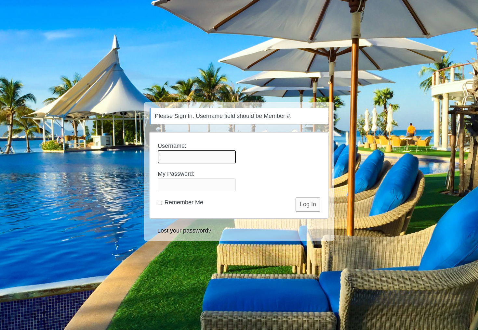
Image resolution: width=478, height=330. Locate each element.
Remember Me (183, 202)
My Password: (176, 174)
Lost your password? (184, 230)
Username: (172, 146)
